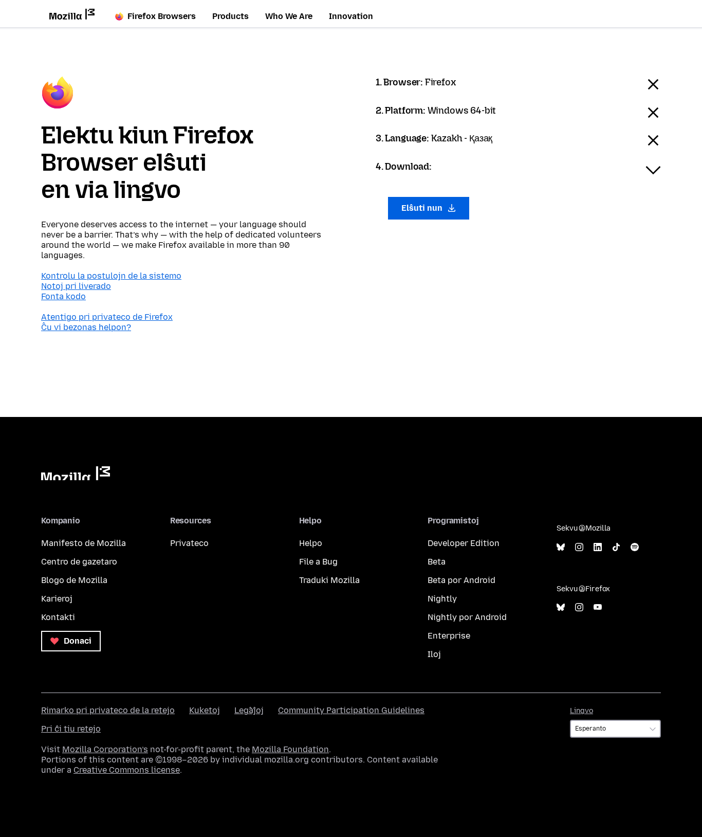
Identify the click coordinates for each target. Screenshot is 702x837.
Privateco (189, 543)
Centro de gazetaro (79, 562)
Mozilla (75, 473)
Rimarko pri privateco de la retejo (108, 710)
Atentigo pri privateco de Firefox (107, 317)
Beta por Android (461, 580)
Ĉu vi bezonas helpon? (86, 327)
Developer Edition (464, 543)
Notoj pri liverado (76, 286)
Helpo (310, 543)
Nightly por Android (467, 617)
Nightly (442, 599)
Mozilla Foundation (290, 749)
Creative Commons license (126, 770)
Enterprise (449, 636)
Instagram (579, 547)
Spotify (635, 547)
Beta (437, 562)
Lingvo (581, 710)
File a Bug (318, 562)
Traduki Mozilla (329, 580)
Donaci (76, 641)
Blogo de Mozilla (74, 580)
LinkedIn (598, 547)
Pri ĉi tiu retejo (71, 729)
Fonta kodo (63, 296)
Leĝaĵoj (249, 710)
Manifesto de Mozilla (83, 543)
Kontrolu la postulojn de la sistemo (111, 276)
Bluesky (561, 547)
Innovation (351, 16)
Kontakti (58, 617)
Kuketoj (204, 710)
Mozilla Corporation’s (105, 749)
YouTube (598, 607)
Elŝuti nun (423, 208)
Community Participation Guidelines (351, 710)
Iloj (434, 654)
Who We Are (288, 16)
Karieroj (56, 599)
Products (230, 16)
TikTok (616, 547)
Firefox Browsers (161, 16)
